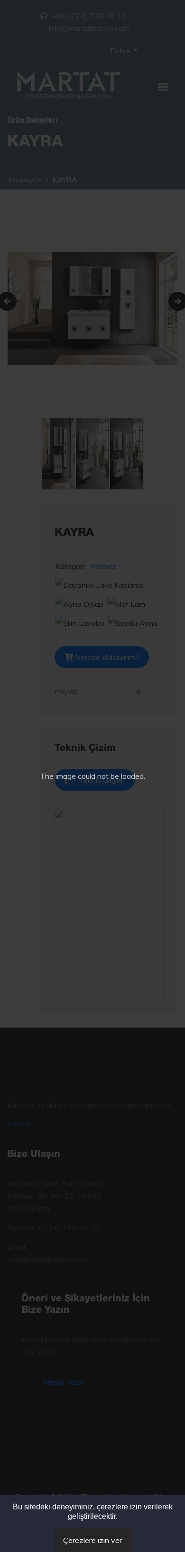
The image (58, 776)
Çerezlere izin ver (92, 1540)
